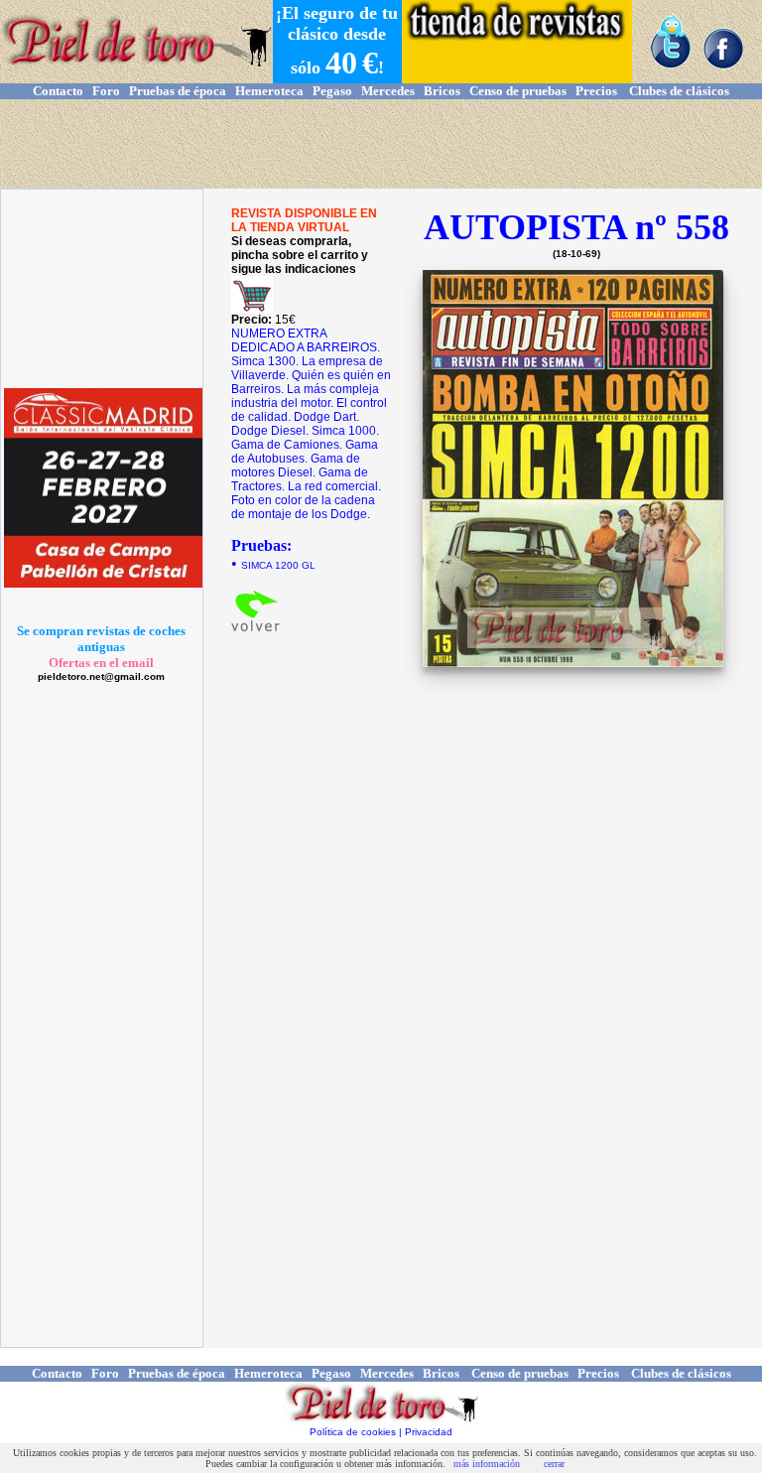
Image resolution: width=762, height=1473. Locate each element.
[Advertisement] (381, 144)
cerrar (554, 1463)
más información (486, 1463)
